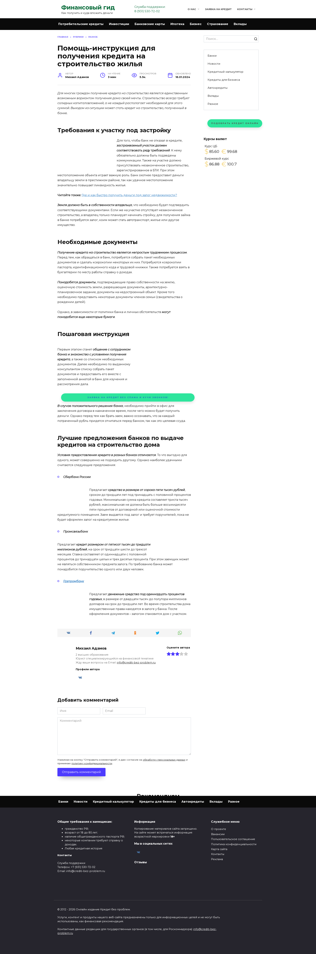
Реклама (217, 859)
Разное (213, 104)
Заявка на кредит (218, 9)
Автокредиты (217, 87)
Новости (214, 63)
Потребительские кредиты (81, 24)
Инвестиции (119, 24)
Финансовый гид (88, 7)
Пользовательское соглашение (233, 839)
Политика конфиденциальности (233, 844)
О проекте (218, 829)
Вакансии (218, 834)
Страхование (217, 24)
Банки (212, 55)
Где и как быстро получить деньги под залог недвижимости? (129, 195)
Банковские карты (150, 24)
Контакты (244, 9)
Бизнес (196, 24)
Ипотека (177, 24)
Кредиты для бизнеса (224, 79)
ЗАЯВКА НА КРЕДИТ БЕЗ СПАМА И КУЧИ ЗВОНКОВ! (127, 397)
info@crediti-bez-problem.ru (136, 662)
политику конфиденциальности (92, 763)
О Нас (192, 9)
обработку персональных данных (164, 759)
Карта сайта (219, 849)
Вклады (240, 24)
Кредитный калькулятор (225, 71)
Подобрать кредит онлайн (235, 123)
